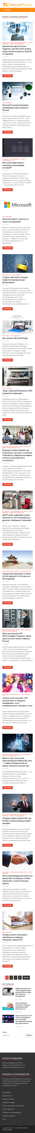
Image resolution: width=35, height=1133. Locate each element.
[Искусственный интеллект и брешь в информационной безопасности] (8, 1010)
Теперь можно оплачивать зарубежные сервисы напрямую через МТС (14, 937)
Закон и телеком (8, 1099)
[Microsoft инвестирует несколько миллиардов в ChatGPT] (17, 148)
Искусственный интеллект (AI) (19, 42)
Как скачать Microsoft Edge (15, 338)
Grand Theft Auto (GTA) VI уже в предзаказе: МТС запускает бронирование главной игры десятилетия (23, 1019)
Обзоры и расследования (16, 44)
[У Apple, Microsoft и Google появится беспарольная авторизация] (17, 264)
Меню (8, 10)
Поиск (4, 1032)
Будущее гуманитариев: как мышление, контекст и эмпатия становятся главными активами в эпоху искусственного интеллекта (17, 455)
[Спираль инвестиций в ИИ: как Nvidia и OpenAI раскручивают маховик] (17, 804)
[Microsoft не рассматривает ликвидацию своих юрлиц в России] (17, 92)
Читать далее (7, 75)
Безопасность (6, 275)
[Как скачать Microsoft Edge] (17, 325)
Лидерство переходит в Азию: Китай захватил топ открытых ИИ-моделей (16, 576)
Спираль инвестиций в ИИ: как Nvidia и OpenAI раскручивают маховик (16, 820)
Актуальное (5, 42)
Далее (26, 977)
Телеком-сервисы (8, 1116)
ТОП (14, 160)
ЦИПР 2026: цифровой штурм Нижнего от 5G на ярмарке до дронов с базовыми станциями (16, 517)
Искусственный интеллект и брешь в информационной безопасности (22, 1006)
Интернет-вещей (8, 1102)
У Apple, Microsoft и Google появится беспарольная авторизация (15, 280)
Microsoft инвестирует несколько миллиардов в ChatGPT (13, 165)
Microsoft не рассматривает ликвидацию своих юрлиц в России (15, 107)
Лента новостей (7, 102)
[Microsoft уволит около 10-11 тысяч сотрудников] (17, 206)
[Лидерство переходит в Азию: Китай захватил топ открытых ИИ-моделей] (17, 560)
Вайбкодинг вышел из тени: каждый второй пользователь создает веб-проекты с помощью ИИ (23, 992)
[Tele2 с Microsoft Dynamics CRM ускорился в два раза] (17, 377)
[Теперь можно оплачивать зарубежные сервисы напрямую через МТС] (17, 922)
